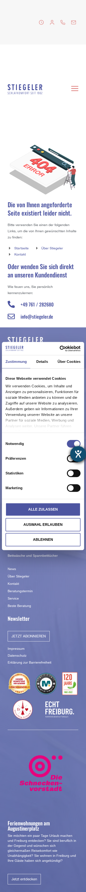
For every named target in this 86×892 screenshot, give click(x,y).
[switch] (74, 473)
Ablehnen (43, 539)
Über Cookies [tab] (69, 362)
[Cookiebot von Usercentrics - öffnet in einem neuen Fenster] (61, 348)
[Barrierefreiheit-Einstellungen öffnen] (78, 454)
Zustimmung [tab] (16, 362)
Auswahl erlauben (43, 524)
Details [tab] (42, 362)
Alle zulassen (43, 509)
